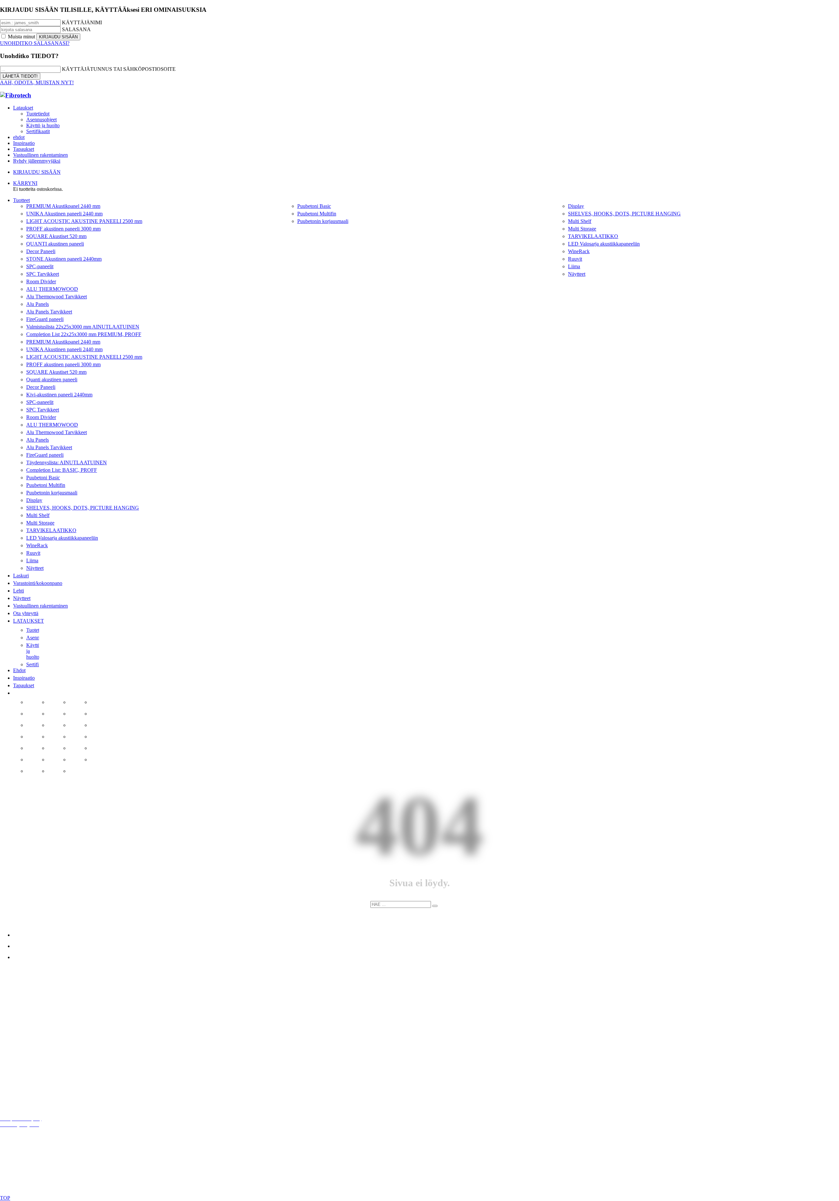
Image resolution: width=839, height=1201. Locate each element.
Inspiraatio (24, 143)
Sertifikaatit (38, 131)
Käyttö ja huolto (43, 125)
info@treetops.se (38, 1003)
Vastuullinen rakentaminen (40, 155)
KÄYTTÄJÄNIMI (82, 22)
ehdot (19, 137)
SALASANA (76, 29)
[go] (435, 906)
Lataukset (23, 107)
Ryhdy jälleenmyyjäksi (36, 161)
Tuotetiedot (37, 113)
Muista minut (21, 36)
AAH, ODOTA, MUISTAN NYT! (37, 82)
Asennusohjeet (41, 119)
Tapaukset (23, 149)
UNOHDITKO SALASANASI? (34, 43)
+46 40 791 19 (30, 1014)
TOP (5, 1198)
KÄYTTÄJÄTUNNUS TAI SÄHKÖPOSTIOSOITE (119, 69)
